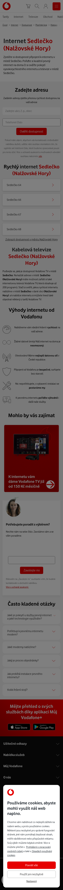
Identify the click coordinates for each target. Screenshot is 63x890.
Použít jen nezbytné (31, 874)
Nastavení (31, 881)
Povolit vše (31, 865)
